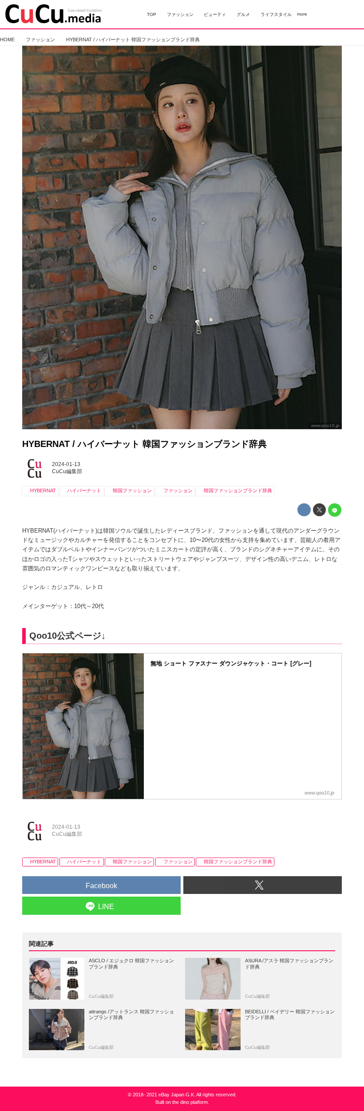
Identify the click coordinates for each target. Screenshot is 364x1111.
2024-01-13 (66, 464)
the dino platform (190, 1102)
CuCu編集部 (67, 471)
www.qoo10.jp (325, 425)
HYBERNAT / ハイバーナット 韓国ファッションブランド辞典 (144, 444)
